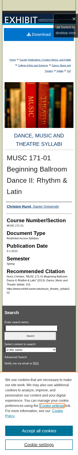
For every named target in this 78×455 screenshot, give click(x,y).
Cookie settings (52, 406)
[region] (39, 413)
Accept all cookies (39, 430)
